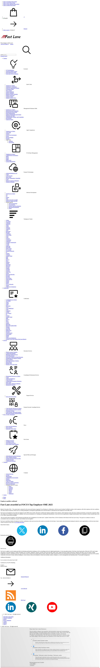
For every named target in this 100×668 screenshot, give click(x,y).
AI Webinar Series (10, 441)
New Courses (9, 90)
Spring (10, 208)
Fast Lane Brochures (10, 483)
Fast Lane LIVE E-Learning (12, 73)
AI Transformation (10, 70)
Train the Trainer (9, 119)
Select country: (6, 30)
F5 (6, 252)
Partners (7, 478)
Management (9, 476)
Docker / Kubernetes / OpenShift (13, 178)
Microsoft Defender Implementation (13, 413)
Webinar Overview (10, 440)
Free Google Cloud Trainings (12, 444)
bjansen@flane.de (25, 576)
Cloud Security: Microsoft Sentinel (13, 412)
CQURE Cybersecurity (11, 242)
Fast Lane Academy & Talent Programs (14, 357)
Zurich (10, 492)
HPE (7, 257)
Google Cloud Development (15, 206)
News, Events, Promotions (9, 414)
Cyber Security (9, 175)
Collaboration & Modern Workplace (13, 381)
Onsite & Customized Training (12, 88)
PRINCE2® (8, 160)
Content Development (10, 353)
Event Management (10, 355)
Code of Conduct (9, 481)
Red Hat (8, 277)
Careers (5, 495)
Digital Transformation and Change (13, 114)
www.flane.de (24, 588)
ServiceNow (11, 142)
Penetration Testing (10, 410)
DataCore (8, 246)
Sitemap (5, 622)
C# (6, 196)
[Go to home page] (11, 41)
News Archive (9, 427)
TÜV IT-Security (9, 284)
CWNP (7, 243)
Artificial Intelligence (10, 378)
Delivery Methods (10, 93)
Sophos (7, 280)
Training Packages (10, 91)
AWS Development (13, 203)
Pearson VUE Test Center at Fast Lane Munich (16, 339)
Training (5, 58)
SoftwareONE (9, 279)
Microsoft (8, 265)
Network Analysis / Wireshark (12, 180)
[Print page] (11, 545)
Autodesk (8, 228)
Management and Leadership (12, 111)
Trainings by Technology (11, 86)
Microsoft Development (14, 207)
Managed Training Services (12, 354)
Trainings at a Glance (10, 109)
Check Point (8, 235)
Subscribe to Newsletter (11, 428)
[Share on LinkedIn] (42, 535)
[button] (12, 30)
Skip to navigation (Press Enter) (10, 1)
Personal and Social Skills (11, 112)
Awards (7, 475)
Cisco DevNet (12, 204)
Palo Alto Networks (10, 274)
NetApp (7, 267)
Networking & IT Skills (11, 72)
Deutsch (25, 28)
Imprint (4, 619)
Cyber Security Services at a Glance (13, 408)
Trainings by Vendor (10, 85)
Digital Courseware (10, 95)
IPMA (7, 156)
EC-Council (8, 249)
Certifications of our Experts (12, 477)
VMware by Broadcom (11, 286)
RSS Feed (23, 600)
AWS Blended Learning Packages (13, 456)
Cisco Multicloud (9, 308)
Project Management (10, 113)
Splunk (7, 281)
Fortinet (7, 253)
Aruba (7, 226)
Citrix (7, 237)
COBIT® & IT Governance (12, 155)
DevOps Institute (9, 137)
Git (6, 195)
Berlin (10, 486)
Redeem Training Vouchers (12, 94)
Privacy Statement (7, 620)
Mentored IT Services (10, 384)
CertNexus (8, 233)
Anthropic (8, 222)
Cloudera (8, 238)
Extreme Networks (10, 251)
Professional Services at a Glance (13, 376)
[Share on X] (22, 535)
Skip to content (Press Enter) (9, 5)
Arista (7, 225)
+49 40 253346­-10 (5, 44)
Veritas (7, 285)
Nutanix (7, 268)
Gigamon (8, 254)
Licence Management (10, 161)
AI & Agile (8, 132)
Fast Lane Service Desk (11, 396)
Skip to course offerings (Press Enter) (11, 4)
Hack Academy (9, 359)
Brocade (8, 232)
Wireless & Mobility (10, 182)
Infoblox (8, 262)
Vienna (10, 491)
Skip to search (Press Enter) (9, 2)
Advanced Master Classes (11, 71)
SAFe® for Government (11, 135)
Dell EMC (8, 247)
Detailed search (4, 56)
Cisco (7, 236)
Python (7, 197)
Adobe (7, 220)
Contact (11, 44)
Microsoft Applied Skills (11, 325)
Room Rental (9, 362)
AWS (7, 230)
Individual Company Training (12, 360)
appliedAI (8, 224)
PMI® (7, 159)
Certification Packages (11, 461)
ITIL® (7, 157)
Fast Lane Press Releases (11, 426)
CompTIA (8, 241)
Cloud (7, 174)
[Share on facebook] (63, 535)
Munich (10, 490)
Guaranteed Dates (10, 89)
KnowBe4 (8, 264)
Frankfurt (11, 487)
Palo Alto (8, 329)
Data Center (8, 177)
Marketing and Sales (10, 115)
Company (5, 462)
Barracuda (8, 231)
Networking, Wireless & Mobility (13, 383)
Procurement (8, 118)
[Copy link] (84, 535)
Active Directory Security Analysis (13, 409)
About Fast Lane (9, 474)
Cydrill (7, 244)
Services (5, 340)
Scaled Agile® (9, 333)
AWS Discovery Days (11, 443)
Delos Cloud (8, 248)
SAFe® (7, 133)
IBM (7, 258)
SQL (7, 198)
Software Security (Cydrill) (12, 199)
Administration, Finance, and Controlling (15, 117)
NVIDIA (8, 269)
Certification (6, 288)
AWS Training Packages (11, 457)
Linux (7, 179)
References (8, 480)
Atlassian (11, 141)
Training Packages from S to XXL (13, 458)
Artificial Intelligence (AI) (11, 173)
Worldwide (11, 493)
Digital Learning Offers (11, 98)
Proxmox (8, 275)
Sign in (4, 624)
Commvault (8, 240)
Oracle (7, 273)
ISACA (7, 259)
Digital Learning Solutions (11, 352)
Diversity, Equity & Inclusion (12, 482)
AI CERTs (8, 221)
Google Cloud (9, 256)
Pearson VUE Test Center (11, 364)
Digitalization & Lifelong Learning (13, 358)
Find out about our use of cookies (37, 662)
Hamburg (11, 488)
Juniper (7, 263)
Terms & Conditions (7, 618)
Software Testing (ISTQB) (11, 201)
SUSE (7, 283)
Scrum (7, 136)
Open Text (8, 272)
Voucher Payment (10, 459)
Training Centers (9, 96)
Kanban (7, 138)
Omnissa (8, 270)
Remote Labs (9, 363)
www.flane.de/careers (19, 522)
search (2, 54)
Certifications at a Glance (11, 299)
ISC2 (7, 261)
